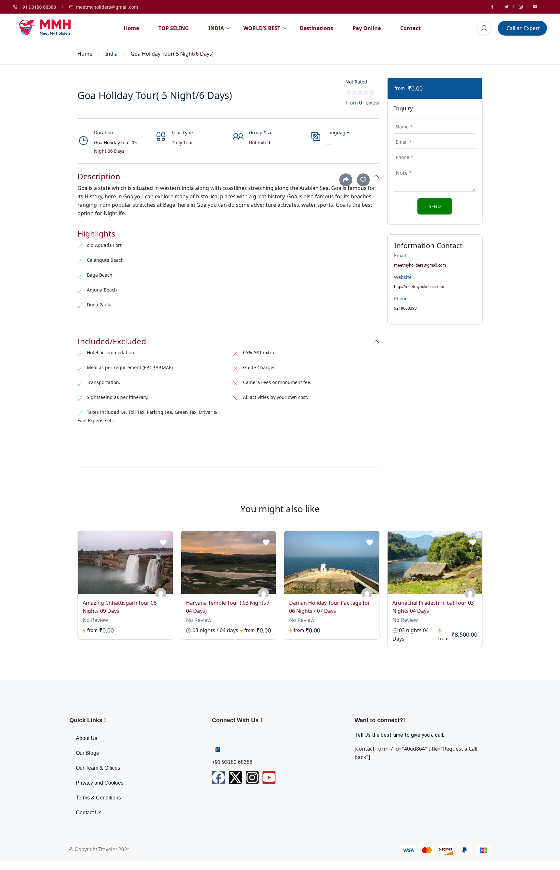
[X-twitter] (235, 777)
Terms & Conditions (98, 797)
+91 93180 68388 (38, 7)
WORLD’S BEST (261, 28)
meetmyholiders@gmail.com (107, 7)
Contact (410, 28)
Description (98, 176)
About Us (86, 738)
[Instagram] (252, 777)
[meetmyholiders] (160, 593)
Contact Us (88, 812)
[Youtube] (268, 777)
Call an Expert (523, 28)
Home (131, 28)
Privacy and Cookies (99, 783)
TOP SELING (173, 28)
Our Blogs (87, 753)
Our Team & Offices (98, 768)
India (111, 53)
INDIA (216, 28)
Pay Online (367, 28)
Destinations (316, 28)
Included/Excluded (111, 341)
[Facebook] (218, 777)
